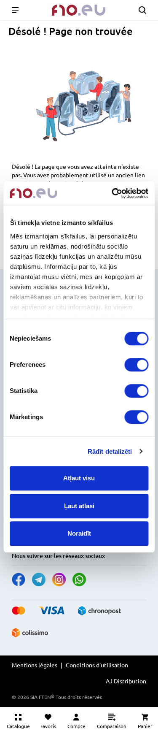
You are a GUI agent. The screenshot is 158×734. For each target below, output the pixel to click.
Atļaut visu (79, 478)
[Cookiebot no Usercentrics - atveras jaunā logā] (112, 193)
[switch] (136, 364)
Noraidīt (79, 533)
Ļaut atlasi (79, 505)
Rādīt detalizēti (110, 451)
